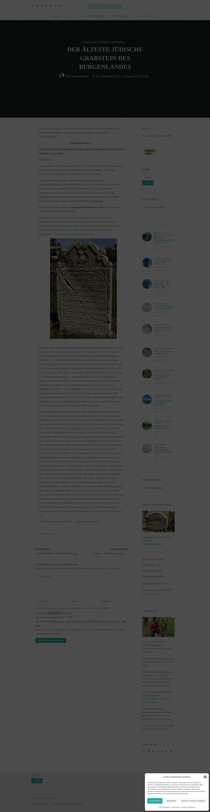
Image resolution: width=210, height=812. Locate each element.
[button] (205, 777)
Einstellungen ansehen (193, 801)
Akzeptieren (155, 801)
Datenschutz (175, 807)
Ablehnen (171, 801)
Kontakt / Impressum (188, 807)
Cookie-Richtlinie (164, 807)
